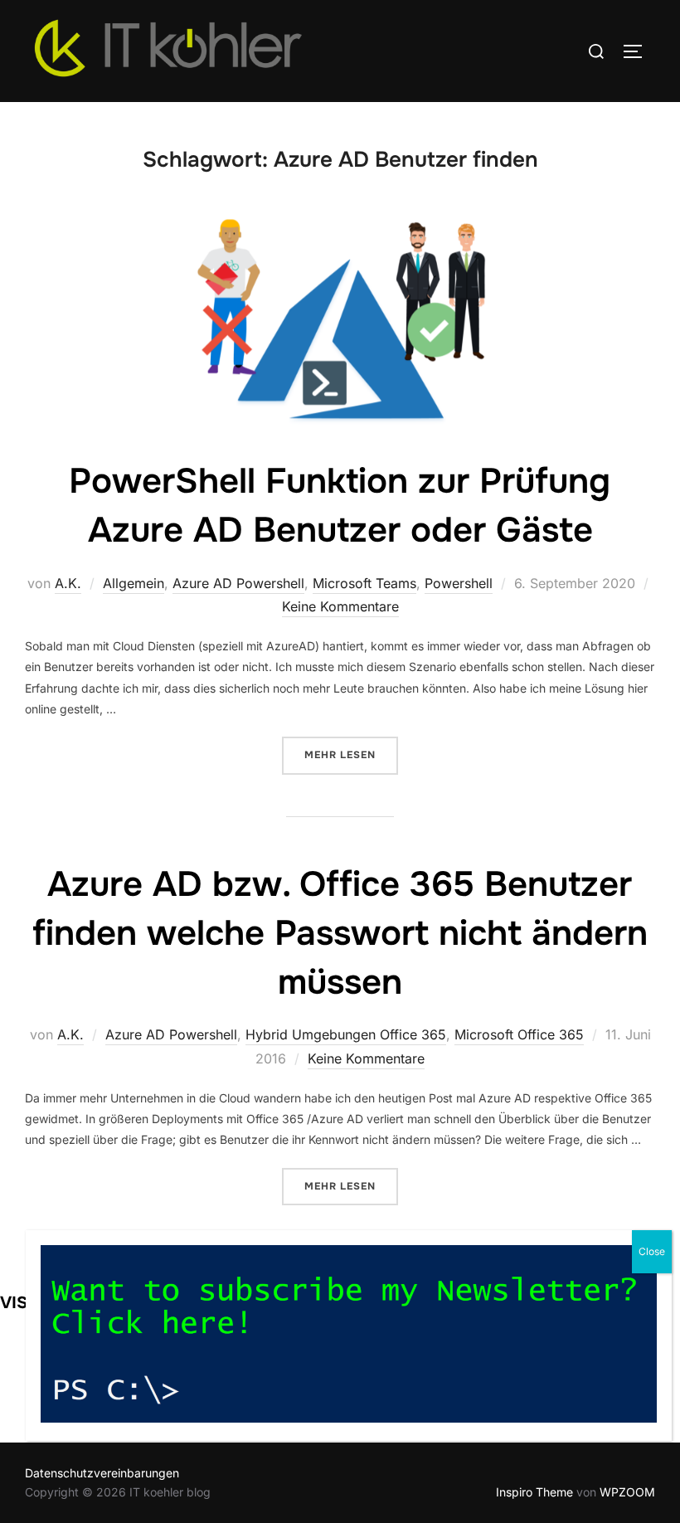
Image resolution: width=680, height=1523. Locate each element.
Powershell (459, 583)
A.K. (68, 583)
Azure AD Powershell (238, 583)
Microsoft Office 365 (519, 1034)
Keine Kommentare (340, 606)
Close (652, 1251)
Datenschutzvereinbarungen (102, 1473)
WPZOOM (627, 1492)
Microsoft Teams (364, 583)
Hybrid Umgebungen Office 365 (345, 1034)
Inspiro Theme (534, 1492)
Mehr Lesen (351, 754)
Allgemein (133, 583)
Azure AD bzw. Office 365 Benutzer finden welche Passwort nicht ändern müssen (340, 933)
